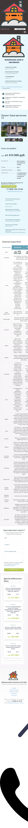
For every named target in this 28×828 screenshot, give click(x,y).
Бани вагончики (14, 690)
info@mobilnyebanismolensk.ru (15, 191)
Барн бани (14, 693)
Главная (3, 86)
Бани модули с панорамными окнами (14, 86)
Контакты (14, 695)
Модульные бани (14, 691)
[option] (8, 139)
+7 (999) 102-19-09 (4, 29)
